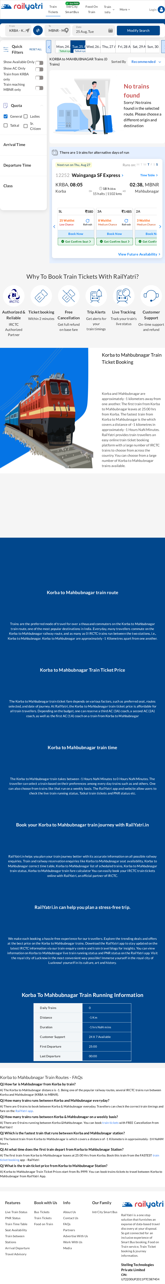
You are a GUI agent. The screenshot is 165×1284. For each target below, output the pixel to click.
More (123, 9)
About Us (69, 1212)
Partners (69, 1230)
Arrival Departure (17, 1248)
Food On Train (92, 9)
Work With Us (72, 1242)
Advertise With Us (75, 1236)
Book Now (75, 234)
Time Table (147, 175)
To (50, 25)
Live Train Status (16, 1212)
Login (153, 9)
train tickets (110, 1122)
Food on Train (43, 1224)
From (12, 25)
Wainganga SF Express (87, 175)
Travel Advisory (15, 1254)
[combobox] (18, 30)
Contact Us (70, 1218)
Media (67, 1248)
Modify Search (138, 30)
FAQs (67, 1224)
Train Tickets (53, 9)
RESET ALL (35, 49)
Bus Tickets (41, 1212)
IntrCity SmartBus (72, 9)
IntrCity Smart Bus (104, 1212)
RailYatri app (24, 1111)
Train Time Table (16, 1224)
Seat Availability (16, 1230)
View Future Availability (137, 254)
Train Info (107, 9)
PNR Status (12, 1218)
